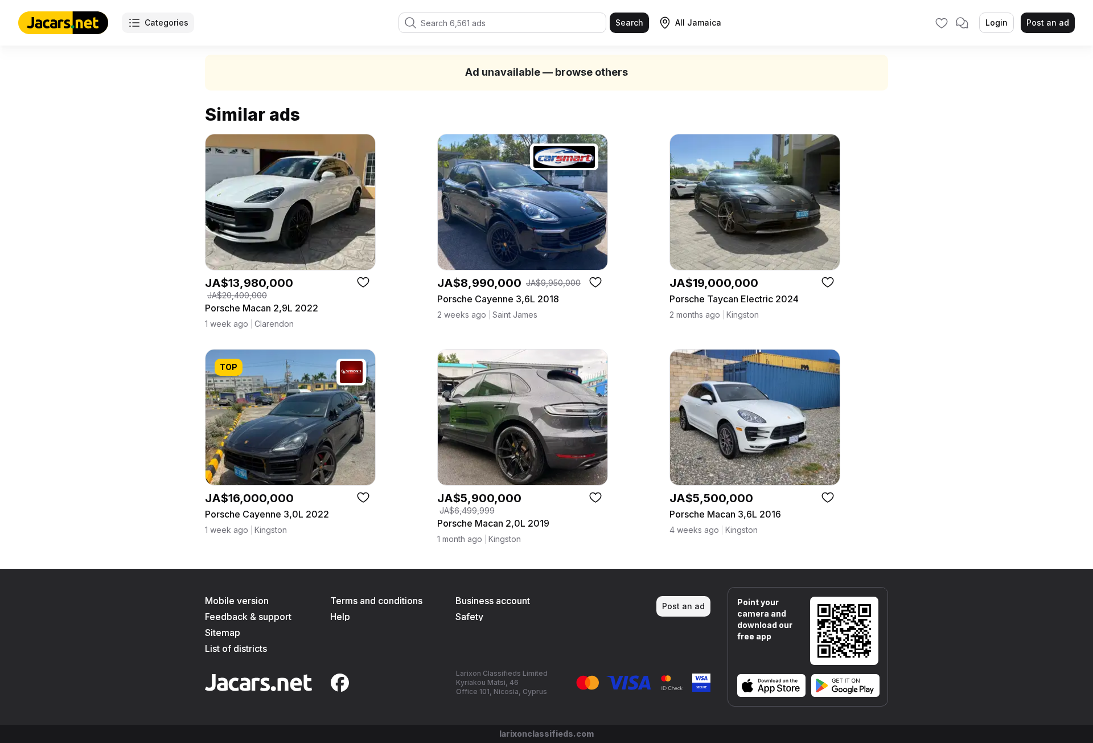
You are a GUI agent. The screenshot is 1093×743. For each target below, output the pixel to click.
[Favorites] (941, 23)
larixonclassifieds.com (546, 733)
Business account (492, 600)
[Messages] (962, 23)
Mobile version (237, 600)
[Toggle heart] (363, 282)
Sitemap (222, 632)
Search (629, 22)
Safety (469, 616)
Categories (166, 22)
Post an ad (1047, 22)
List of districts (236, 648)
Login (996, 22)
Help (340, 616)
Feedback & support (248, 616)
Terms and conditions (376, 600)
